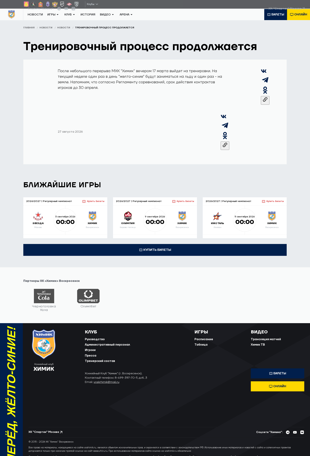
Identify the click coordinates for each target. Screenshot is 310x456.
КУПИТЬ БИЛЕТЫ (157, 254)
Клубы (90, 4)
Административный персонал (107, 349)
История (88, 20)
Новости (35, 20)
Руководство (95, 343)
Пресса (90, 360)
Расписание (203, 343)
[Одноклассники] (265, 97)
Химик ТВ (258, 349)
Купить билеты (95, 205)
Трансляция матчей (266, 343)
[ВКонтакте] (264, 77)
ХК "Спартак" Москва (285, 12)
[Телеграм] (265, 87)
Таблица (201, 349)
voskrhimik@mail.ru (106, 386)
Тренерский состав (100, 365)
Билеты (277, 20)
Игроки (90, 354)
